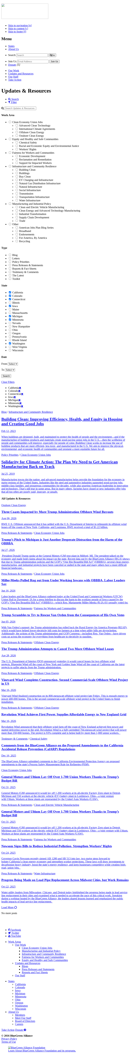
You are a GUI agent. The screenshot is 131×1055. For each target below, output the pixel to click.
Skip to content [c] (18, 28)
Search (12, 55)
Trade (22, 220)
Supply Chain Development (34, 217)
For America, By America (33, 237)
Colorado (17, 295)
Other (15, 224)
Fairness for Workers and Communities (33, 152)
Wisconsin (17, 350)
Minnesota (18, 319)
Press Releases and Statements (38, 969)
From (4, 363)
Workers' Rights (27, 149)
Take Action (14, 79)
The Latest (18, 275)
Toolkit (16, 278)
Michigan (17, 316)
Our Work (13, 70)
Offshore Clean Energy (31, 132)
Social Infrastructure (30, 190)
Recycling (24, 241)
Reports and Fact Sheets (35, 972)
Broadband (25, 231)
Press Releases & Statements (27, 265)
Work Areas (14, 941)
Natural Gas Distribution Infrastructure (40, 183)
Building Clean (27, 169)
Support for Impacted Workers (35, 163)
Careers (19, 1024)
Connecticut (18, 299)
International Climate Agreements (37, 128)
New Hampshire (21, 326)
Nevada (16, 323)
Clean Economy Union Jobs (27, 122)
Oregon (16, 333)
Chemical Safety (28, 142)
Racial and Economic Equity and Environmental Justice (49, 145)
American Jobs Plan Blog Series (36, 227)
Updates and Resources (20, 73)
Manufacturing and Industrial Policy (31, 203)
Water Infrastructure (29, 200)
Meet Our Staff (23, 1018)
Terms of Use (8, 1041)
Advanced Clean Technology (34, 125)
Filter (13, 102)
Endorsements (26, 234)
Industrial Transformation (32, 214)
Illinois (16, 302)
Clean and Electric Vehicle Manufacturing (41, 207)
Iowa (15, 306)
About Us (13, 49)
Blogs (25, 966)
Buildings (24, 173)
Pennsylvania (19, 336)
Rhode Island (19, 340)
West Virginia (19, 346)
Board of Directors (25, 1021)
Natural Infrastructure (30, 186)
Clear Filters (7, 382)
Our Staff (13, 76)
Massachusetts (20, 312)
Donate (12, 64)
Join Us (12, 61)
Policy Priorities (20, 261)
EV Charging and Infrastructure (36, 180)
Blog (15, 255)
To (2, 369)
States (11, 46)
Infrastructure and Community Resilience (34, 166)
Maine (15, 309)
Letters (16, 258)
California (17, 292)
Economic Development (32, 156)
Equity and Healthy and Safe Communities (35, 139)
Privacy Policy (9, 1038)
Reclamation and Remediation (35, 159)
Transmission (26, 193)
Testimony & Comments (25, 272)
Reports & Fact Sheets (24, 268)
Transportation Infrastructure (34, 197)
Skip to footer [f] (17, 31)
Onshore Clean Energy (31, 135)
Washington (18, 343)
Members (20, 1014)
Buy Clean (25, 176)
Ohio (15, 329)
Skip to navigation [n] (20, 25)
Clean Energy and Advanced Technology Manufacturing (49, 210)
